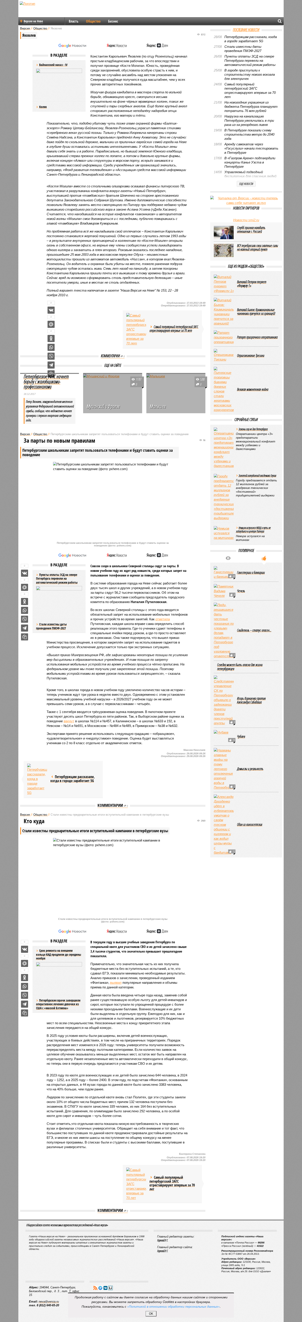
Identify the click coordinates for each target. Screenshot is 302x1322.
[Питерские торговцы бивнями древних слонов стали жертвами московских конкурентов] (224, 389)
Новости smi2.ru (246, 220)
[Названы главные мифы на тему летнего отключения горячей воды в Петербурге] (224, 769)
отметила (162, 619)
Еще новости (246, 184)
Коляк (43, 107)
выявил (116, 982)
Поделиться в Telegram (51, 365)
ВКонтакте (105, 1288)
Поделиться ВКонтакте (51, 310)
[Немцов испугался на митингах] (224, 533)
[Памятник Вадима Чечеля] (224, 591)
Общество (93, 21)
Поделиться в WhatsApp (51, 347)
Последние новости (246, 29)
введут (69, 721)
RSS (95, 1288)
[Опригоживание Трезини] (224, 355)
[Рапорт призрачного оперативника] (224, 337)
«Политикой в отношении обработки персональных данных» (173, 1306)
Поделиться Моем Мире (51, 324)
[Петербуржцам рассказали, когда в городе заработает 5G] (37, 779)
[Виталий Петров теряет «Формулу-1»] (224, 284)
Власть (73, 21)
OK (151, 1313)
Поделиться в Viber (51, 356)
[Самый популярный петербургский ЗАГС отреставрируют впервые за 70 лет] (136, 329)
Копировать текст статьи (24, 636)
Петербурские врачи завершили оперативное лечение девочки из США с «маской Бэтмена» (58, 1004)
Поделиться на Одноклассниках (51, 338)
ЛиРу (110, 1288)
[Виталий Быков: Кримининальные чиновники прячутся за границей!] (224, 312)
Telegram (100, 1288)
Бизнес (113, 21)
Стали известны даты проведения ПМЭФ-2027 (51, 626)
